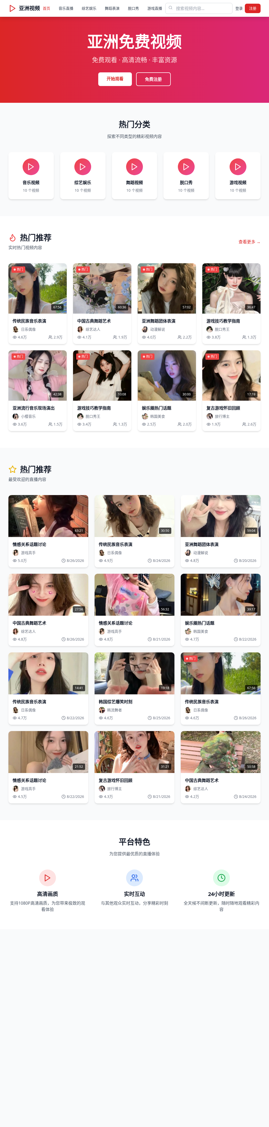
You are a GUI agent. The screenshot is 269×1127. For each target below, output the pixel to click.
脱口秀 (133, 8)
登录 (239, 8)
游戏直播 (154, 8)
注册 (252, 8)
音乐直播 (66, 8)
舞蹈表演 (112, 8)
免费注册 (153, 79)
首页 (46, 8)
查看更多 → (250, 242)
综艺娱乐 (89, 8)
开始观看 (115, 79)
